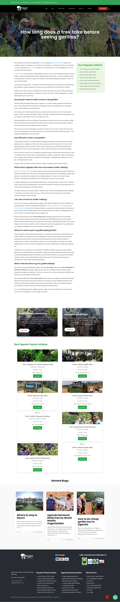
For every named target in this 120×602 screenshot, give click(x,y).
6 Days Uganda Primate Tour (45, 588)
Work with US (91, 583)
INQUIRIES (103, 8)
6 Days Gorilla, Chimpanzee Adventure (90, 80)
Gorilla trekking (18, 73)
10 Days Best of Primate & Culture (46, 581)
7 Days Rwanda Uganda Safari (45, 578)
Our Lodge (90, 592)
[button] (115, 597)
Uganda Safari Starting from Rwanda (72, 578)
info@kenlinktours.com (50, 2)
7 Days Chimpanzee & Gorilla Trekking (90, 69)
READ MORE (24, 330)
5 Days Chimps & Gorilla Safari (45, 576)
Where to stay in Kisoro (27, 516)
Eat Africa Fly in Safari (68, 588)
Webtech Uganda (52, 597)
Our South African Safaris (94, 585)
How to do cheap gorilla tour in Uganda (88, 521)
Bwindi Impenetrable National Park (55, 205)
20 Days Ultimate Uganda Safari (88, 72)
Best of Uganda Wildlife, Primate (46, 590)
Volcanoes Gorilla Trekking (69, 581)
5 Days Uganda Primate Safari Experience (90, 83)
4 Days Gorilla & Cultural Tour (45, 592)
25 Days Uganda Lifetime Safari (88, 77)
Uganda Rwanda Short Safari (70, 590)
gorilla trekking (32, 67)
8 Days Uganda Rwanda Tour (70, 576)
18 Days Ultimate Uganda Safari (88, 89)
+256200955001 (37, 2)
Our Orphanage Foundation (95, 578)
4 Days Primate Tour (43, 585)
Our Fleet (89, 590)
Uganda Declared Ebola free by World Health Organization (59, 519)
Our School (90, 581)
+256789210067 (26, 2)
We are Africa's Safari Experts (95, 576)
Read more (40, 532)
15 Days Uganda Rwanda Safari (71, 583)
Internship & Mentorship (94, 588)
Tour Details (37, 376)
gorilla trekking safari (57, 62)
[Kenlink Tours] (22, 8)
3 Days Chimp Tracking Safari (45, 583)
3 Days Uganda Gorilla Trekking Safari (89, 86)
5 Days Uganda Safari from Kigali (71, 592)
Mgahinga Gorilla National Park (22, 171)
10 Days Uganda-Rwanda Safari (88, 74)
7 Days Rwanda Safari (68, 585)
